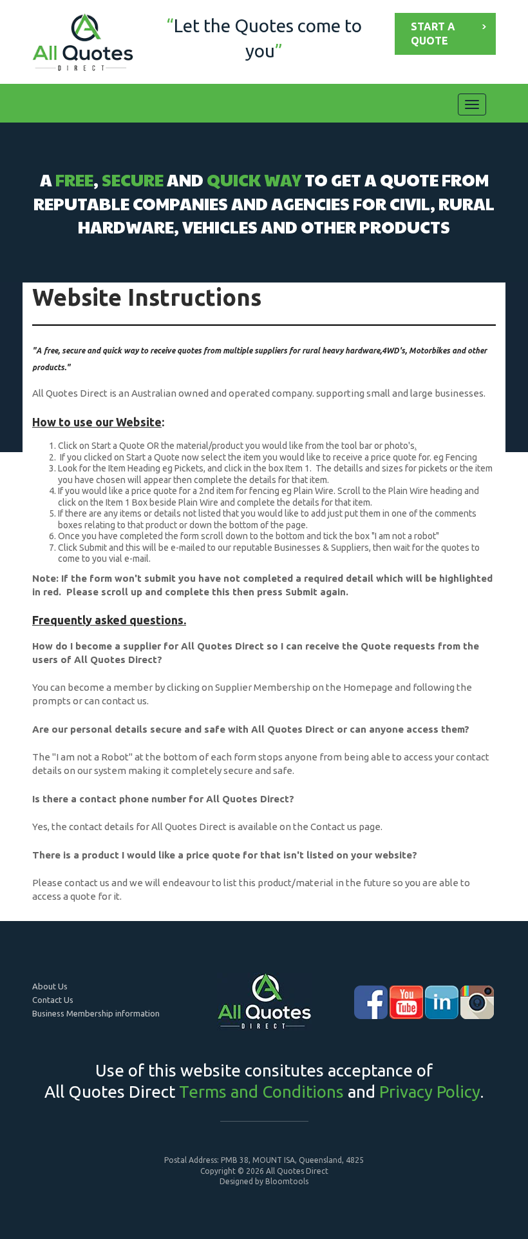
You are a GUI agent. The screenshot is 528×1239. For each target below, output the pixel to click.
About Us (50, 986)
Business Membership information (96, 1013)
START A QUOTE (433, 33)
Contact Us (52, 999)
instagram (477, 1002)
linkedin (441, 1002)
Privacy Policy (429, 1091)
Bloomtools (286, 1181)
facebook (371, 1002)
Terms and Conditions (261, 1091)
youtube (406, 1002)
